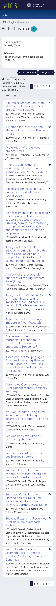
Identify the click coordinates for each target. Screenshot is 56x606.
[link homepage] (10, 5)
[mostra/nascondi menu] (53, 5)
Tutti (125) (45, 72)
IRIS (4, 22)
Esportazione (26, 72)
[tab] (7, 95)
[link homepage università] (35, 5)
